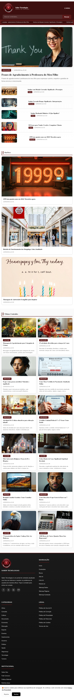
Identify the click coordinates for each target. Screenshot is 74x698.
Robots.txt (42, 584)
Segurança (44, 417)
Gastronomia (5, 637)
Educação (6, 70)
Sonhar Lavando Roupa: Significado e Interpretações (45, 101)
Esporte (4, 630)
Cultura (30, 92)
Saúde (3, 648)
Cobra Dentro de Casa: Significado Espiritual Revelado (53, 460)
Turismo (4, 659)
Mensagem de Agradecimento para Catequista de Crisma (18, 344)
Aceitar (16, 694)
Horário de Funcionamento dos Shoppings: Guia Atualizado (22, 249)
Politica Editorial (6, 679)
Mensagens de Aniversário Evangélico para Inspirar (20, 299)
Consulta (4, 611)
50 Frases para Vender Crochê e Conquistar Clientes (45, 125)
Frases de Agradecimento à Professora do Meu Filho (30, 74)
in (13, 590)
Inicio (40, 565)
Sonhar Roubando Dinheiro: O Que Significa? (45, 113)
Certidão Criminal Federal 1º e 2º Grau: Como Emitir (54, 421)
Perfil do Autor (6, 683)
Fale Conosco (6, 675)
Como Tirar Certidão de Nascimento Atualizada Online (54, 383)
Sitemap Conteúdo (44, 594)
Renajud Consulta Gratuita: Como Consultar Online (17, 498)
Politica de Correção (45, 611)
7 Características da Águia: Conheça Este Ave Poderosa (17, 537)
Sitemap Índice (43, 587)
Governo (4, 640)
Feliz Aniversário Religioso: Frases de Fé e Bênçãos (16, 460)
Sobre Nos (5, 672)
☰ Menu (67, 8)
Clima (3, 608)
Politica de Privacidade (46, 615)
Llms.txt (41, 580)
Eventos (4, 633)
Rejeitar (6, 694)
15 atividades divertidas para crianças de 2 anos (54, 343)
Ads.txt (41, 576)
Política (6, 494)
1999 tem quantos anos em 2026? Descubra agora (45, 137)
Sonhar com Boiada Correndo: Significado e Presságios (45, 22)
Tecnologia (5, 655)
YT (18, 590)
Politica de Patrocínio (45, 619)
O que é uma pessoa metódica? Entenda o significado (16, 383)
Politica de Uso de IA (45, 608)
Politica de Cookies (44, 622)
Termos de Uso (43, 626)
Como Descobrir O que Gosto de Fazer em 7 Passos (53, 498)
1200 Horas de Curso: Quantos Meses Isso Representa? (52, 537)
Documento (5, 619)
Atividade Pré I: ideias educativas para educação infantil (18, 421)
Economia (5, 622)
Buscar (66, 17)
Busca (41, 573)
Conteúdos (42, 569)
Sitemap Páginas (44, 591)
